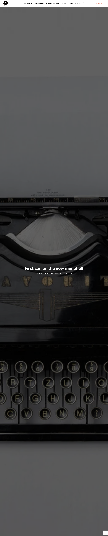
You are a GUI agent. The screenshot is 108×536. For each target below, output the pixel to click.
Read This (54, 282)
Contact (100, 3)
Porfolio (63, 3)
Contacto (77, 3)
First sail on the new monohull (54, 268)
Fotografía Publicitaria (52, 3)
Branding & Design (39, 3)
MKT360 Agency (28, 3)
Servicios (70, 3)
